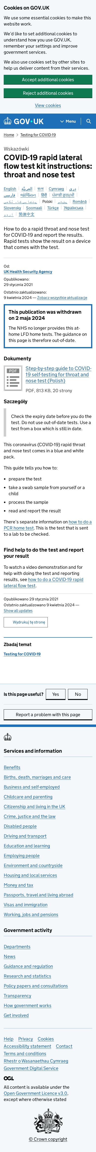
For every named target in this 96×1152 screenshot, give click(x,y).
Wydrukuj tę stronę (29, 622)
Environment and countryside (33, 865)
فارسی (9, 195)
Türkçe (53, 208)
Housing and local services (30, 875)
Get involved (16, 1015)
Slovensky (12, 208)
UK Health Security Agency (28, 271)
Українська (73, 208)
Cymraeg (56, 188)
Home (9, 134)
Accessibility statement (27, 1046)
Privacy (25, 1039)
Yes (58, 694)
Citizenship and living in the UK (34, 806)
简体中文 (26, 214)
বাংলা (40, 188)
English (10, 188)
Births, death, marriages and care (37, 777)
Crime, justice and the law (30, 816)
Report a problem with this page (48, 714)
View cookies (48, 105)
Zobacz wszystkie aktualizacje (62, 297)
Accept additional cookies (48, 79)
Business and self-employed (32, 787)
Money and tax (18, 885)
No (81, 694)
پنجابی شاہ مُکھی (20, 201)
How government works (27, 1005)
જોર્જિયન (28, 195)
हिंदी (44, 195)
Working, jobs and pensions (31, 914)
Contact (64, 1046)
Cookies (46, 1039)
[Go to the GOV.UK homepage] (24, 121)
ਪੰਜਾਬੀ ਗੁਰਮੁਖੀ (63, 195)
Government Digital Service (31, 1068)
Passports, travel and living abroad (38, 895)
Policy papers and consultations (36, 986)
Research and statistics (27, 976)
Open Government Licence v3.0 (35, 1093)
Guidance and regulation (28, 966)
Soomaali (34, 208)
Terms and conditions (25, 1053)
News (10, 956)
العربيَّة (26, 188)
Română (80, 201)
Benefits (12, 767)
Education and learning (27, 846)
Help (9, 1039)
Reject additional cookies (48, 93)
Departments (17, 946)
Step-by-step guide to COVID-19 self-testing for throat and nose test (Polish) (58, 374)
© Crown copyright (48, 1139)
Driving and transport (25, 836)
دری (72, 188)
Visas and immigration (26, 904)
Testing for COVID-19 (38, 134)
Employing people (22, 855)
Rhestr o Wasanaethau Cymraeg (36, 1061)
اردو (9, 214)
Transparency (17, 995)
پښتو (62, 201)
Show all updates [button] (18, 610)
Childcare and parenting (28, 797)
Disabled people (20, 826)
